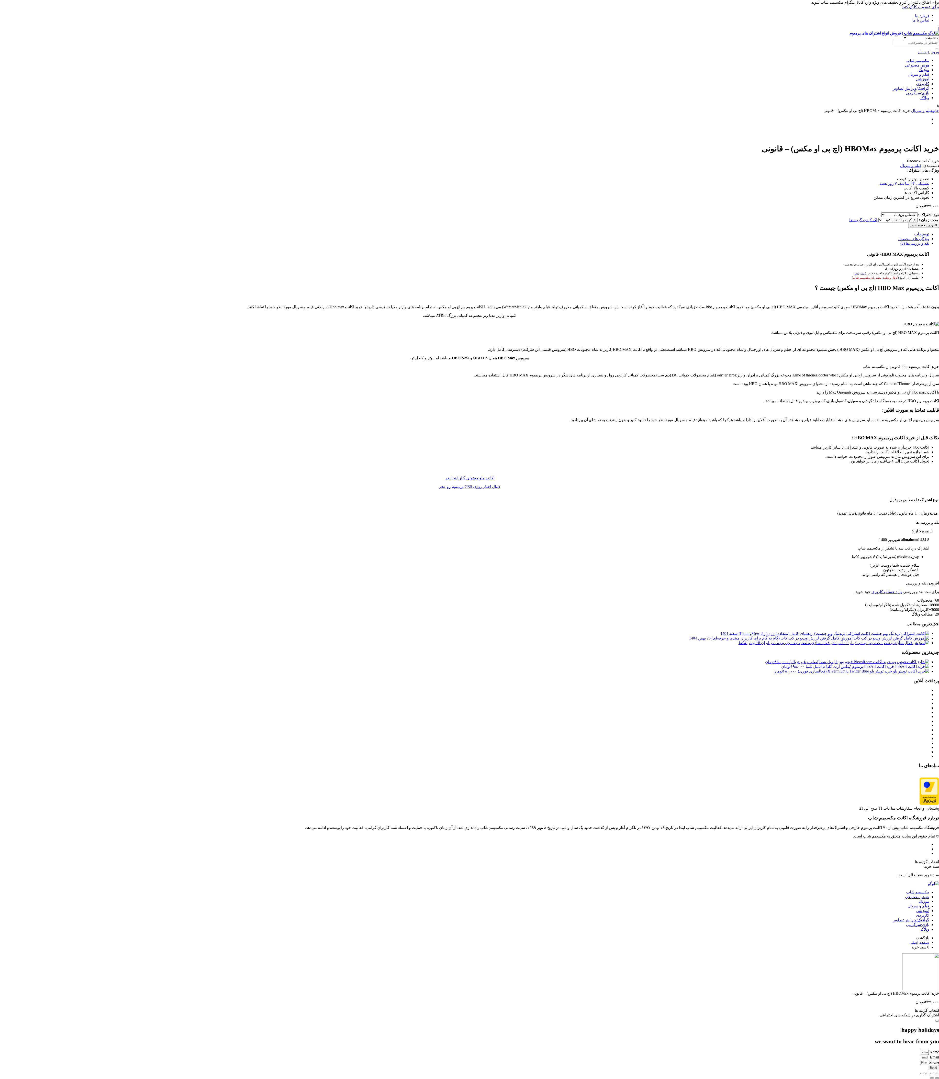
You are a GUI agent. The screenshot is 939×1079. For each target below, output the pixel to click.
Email (934, 1057)
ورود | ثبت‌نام (928, 52)
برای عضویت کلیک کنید (920, 7)
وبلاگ (924, 98)
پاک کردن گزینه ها (863, 220)
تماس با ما (920, 20)
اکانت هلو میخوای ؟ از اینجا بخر (469, 478)
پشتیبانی (860, 273)
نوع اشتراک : (928, 215)
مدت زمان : (928, 220)
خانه (936, 111)
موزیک (924, 70)
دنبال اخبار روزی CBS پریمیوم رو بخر (469, 486)
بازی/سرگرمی (917, 93)
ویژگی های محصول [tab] (913, 239)
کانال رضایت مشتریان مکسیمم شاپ (875, 277)
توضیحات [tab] (921, 234)
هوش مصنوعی (917, 65)
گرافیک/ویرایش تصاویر (911, 88)
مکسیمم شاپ (917, 60)
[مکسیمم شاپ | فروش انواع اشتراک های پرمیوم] (933, 883)
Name (934, 1052)
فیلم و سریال (918, 74)
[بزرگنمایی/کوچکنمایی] (937, 1073)
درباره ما (922, 15)
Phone (933, 1062)
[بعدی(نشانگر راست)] (932, 1078)
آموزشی (922, 79)
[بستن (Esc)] (922, 1073)
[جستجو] (937, 48)
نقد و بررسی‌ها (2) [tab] (914, 243)
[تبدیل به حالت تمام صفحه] (932, 1073)
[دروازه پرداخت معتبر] (929, 804)
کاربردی (922, 84)
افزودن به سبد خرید (923, 225)
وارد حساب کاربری (887, 592)
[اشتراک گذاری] (927, 1073)
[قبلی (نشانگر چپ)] (937, 1078)
